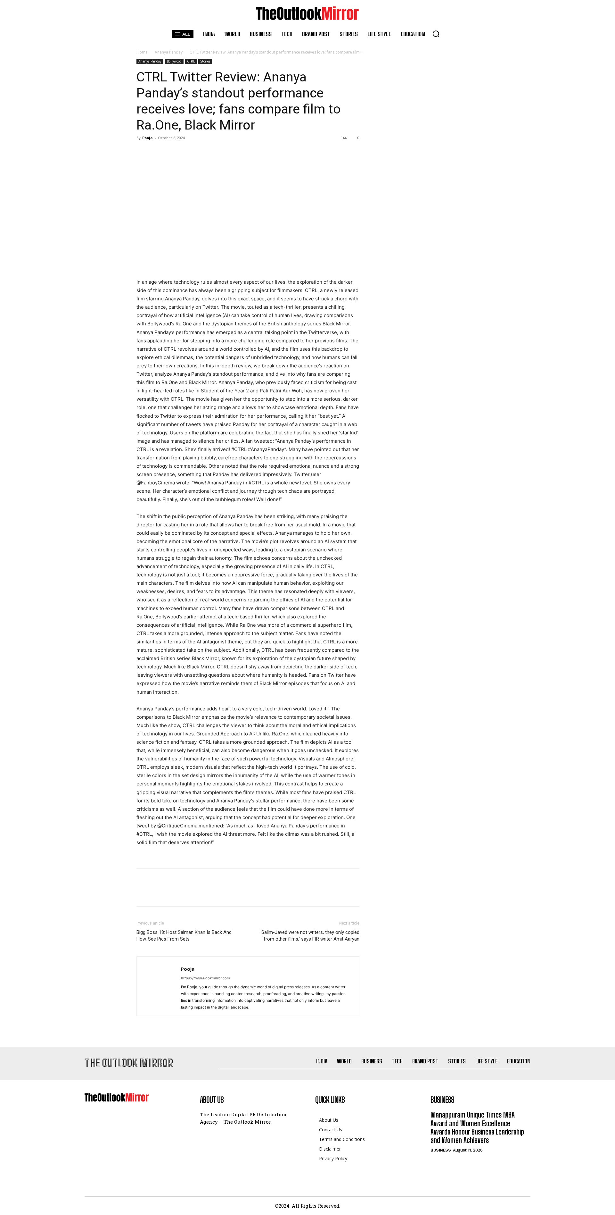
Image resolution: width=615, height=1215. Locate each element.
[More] (202, 152)
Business (440, 1150)
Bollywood (174, 61)
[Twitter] (157, 152)
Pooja (147, 137)
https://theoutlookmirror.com (205, 978)
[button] (436, 33)
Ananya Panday (169, 52)
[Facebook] (142, 152)
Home (142, 52)
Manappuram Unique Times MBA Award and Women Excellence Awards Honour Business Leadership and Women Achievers (477, 1127)
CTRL (191, 61)
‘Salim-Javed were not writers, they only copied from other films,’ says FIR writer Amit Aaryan (309, 935)
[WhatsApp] (187, 152)
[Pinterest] (172, 152)
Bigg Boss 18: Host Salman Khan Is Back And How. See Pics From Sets (184, 935)
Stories (205, 61)
